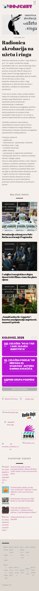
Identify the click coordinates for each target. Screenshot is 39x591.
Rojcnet (6, 585)
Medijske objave (9, 286)
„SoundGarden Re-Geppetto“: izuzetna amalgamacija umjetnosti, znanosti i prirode (19, 319)
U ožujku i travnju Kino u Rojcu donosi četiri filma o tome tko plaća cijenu (19, 277)
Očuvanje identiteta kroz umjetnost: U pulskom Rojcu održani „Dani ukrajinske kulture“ (23, 510)
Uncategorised (9, 209)
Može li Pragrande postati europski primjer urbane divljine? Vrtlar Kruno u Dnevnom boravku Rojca (23, 470)
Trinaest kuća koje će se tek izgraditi (21, 518)
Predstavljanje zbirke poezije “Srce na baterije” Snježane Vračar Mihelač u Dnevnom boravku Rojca (23, 490)
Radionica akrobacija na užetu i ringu (18, 48)
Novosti (23, 204)
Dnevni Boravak (9, 204)
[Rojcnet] (19, 5)
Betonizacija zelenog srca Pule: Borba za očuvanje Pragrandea (17, 236)
